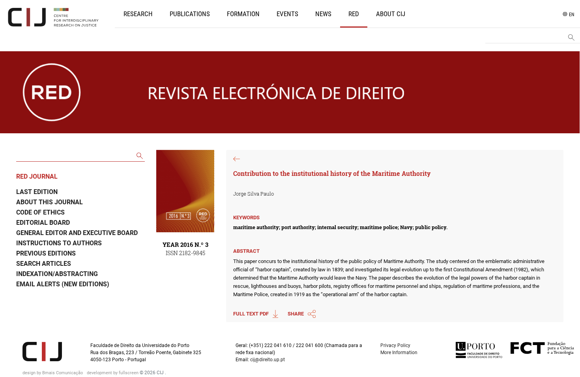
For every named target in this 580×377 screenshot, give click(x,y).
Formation (243, 14)
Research (138, 14)
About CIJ (390, 14)
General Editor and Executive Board (77, 233)
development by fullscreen (113, 372)
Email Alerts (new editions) (62, 284)
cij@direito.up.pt (268, 359)
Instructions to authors (59, 243)
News (323, 14)
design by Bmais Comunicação (53, 372)
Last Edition (37, 192)
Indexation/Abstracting (57, 274)
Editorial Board (43, 222)
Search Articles (43, 263)
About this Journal (49, 202)
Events (287, 14)
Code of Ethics (40, 212)
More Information (398, 352)
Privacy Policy (395, 345)
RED (353, 14)
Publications (190, 14)
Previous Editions (46, 253)
